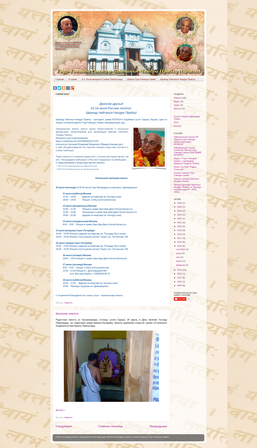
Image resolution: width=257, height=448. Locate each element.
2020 (179, 226)
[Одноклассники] (63, 88)
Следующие (64, 426)
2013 (179, 274)
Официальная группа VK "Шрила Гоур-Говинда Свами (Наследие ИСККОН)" (186, 140)
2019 (179, 230)
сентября (181, 249)
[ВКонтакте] (55, 88)
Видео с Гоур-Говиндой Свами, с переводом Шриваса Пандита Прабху (186, 160)
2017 (179, 238)
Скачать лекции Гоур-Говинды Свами (184, 174)
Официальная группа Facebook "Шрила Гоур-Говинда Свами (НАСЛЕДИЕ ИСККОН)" (187, 151)
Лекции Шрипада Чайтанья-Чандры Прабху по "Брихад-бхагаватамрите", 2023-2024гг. (187, 188)
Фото (176, 122)
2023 (179, 215)
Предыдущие (158, 426)
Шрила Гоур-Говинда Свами (141, 79)
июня (179, 253)
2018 (179, 234)
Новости (68, 303)
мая (178, 257)
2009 (179, 285)
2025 (179, 207)
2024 (179, 211)
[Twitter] (59, 88)
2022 (179, 218)
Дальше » (60, 410)
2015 (179, 246)
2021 (179, 222)
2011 (179, 278)
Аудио (177, 105)
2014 (179, 270)
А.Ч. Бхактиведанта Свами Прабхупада (102, 79)
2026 (179, 203)
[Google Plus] (72, 88)
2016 (179, 242)
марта (179, 261)
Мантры (178, 108)
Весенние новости (67, 313)
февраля (181, 265)
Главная (59, 79)
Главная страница (110, 426)
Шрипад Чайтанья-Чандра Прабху (177, 79)
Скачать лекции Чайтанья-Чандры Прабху (187, 180)
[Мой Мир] (68, 88)
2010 (179, 282)
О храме (72, 79)
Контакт (177, 126)
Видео (177, 101)
